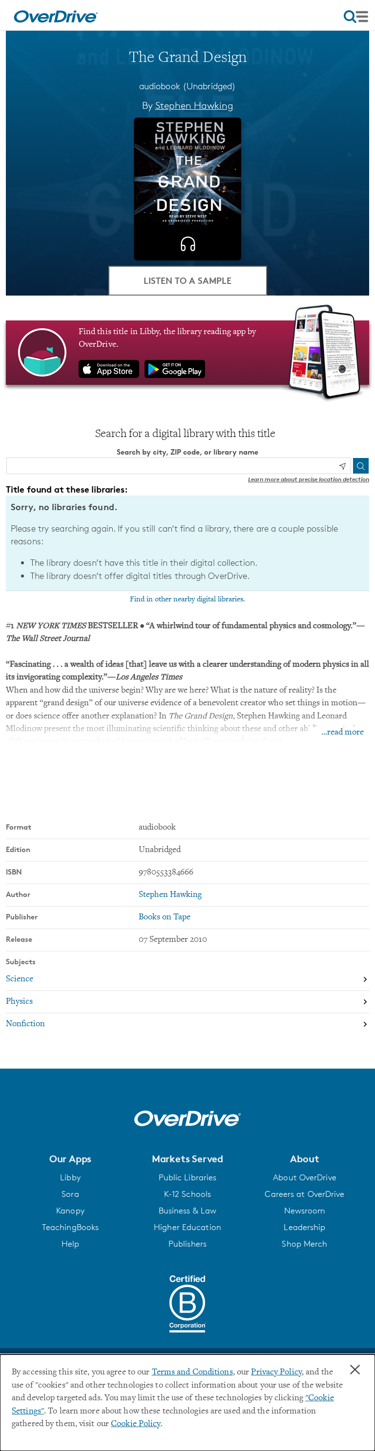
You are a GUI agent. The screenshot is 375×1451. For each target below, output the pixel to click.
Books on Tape (164, 917)
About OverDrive (304, 1177)
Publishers (187, 1244)
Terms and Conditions (192, 1372)
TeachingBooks (70, 1227)
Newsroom (305, 1210)
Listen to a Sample (187, 280)
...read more (342, 732)
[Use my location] (342, 466)
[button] (70, 1159)
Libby (70, 1177)
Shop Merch (304, 1244)
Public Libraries (188, 1177)
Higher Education (187, 1227)
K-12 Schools (187, 1194)
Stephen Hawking (194, 105)
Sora (70, 1194)
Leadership (304, 1227)
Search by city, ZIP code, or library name (187, 452)
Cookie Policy (135, 1424)
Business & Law (188, 1210)
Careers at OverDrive (304, 1194)
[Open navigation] (356, 16)
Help (70, 1244)
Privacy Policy (276, 1372)
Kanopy (70, 1210)
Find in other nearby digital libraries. (187, 599)
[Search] (361, 466)
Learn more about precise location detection (308, 479)
